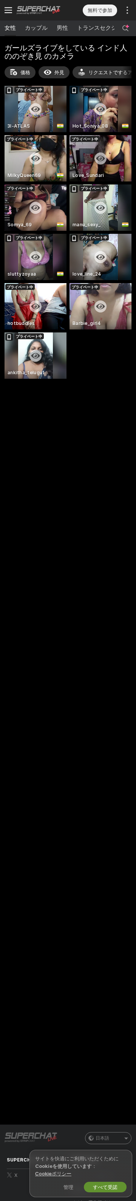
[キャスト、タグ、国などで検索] (125, 28)
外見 (59, 72)
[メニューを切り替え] (8, 10)
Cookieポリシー (53, 1174)
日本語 (102, 1138)
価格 (25, 72)
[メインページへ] (42, 10)
